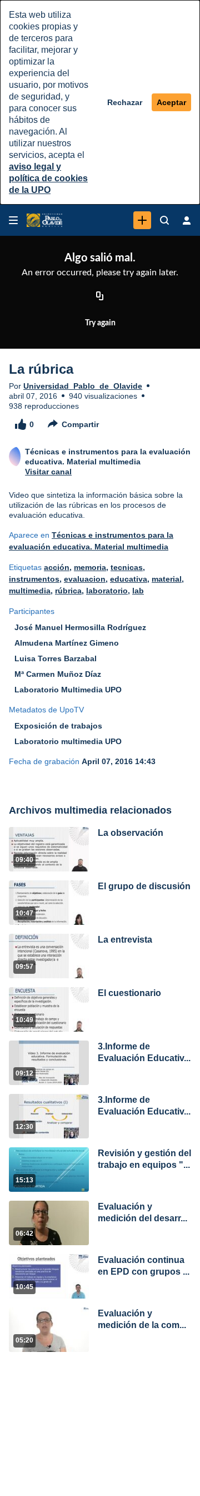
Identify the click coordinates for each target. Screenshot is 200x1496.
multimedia (30, 590)
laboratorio (107, 590)
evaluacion (85, 578)
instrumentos (34, 578)
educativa (128, 578)
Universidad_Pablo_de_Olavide (82, 386)
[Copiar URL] (100, 296)
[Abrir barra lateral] (13, 220)
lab (138, 590)
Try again (100, 323)
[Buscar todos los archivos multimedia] (164, 220)
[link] (142, 220)
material (167, 578)
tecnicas (127, 567)
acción (56, 567)
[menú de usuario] (187, 220)
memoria (90, 567)
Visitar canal (48, 471)
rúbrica (68, 590)
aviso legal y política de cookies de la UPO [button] (48, 178)
